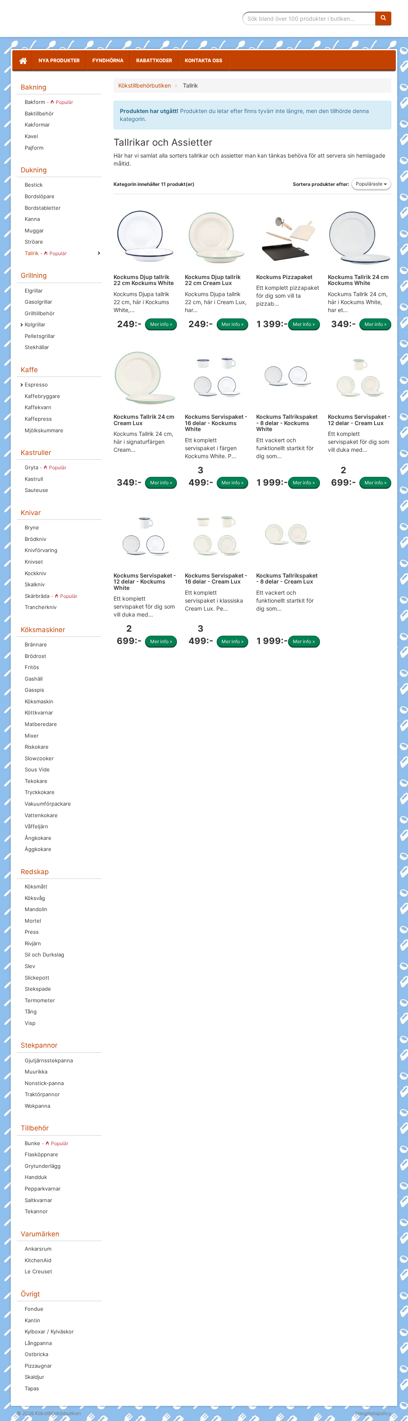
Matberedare (41, 724)
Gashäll (34, 678)
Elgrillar (34, 290)
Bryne (32, 527)
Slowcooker (39, 758)
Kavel (31, 136)
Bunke (46, 1143)
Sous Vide (37, 769)
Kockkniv (35, 573)
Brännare (36, 644)
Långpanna (38, 1343)
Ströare (34, 241)
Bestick (34, 185)
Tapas (32, 1388)
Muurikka (36, 1071)
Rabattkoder (154, 60)
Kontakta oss (203, 60)
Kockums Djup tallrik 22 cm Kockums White (144, 279)
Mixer (32, 735)
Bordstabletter (43, 208)
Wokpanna (37, 1106)
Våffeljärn (36, 826)
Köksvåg (35, 898)
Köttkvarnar (39, 712)
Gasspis (34, 690)
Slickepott (37, 977)
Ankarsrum (38, 1248)
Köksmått (36, 886)
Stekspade (38, 989)
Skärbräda (51, 596)
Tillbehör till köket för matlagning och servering (73, 18)
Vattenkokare (41, 815)
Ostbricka (36, 1354)
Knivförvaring (41, 550)
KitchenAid (38, 1260)
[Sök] (383, 18)
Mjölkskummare (44, 430)
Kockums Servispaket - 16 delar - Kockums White (216, 422)
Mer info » (161, 324)
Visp (30, 1023)
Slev (30, 966)
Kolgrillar (35, 324)
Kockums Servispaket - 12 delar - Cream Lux (359, 419)
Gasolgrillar (38, 302)
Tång (31, 1011)
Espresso (36, 384)
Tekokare (36, 781)
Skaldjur (34, 1377)
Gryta (45, 467)
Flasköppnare (41, 1154)
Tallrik (46, 253)
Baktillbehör (39, 113)
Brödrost (35, 656)
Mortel (33, 920)
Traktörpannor (42, 1094)
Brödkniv (35, 539)
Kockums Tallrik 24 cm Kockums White (358, 279)
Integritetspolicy (373, 1413)
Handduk (36, 1177)
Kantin (32, 1320)
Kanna (32, 219)
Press (32, 932)
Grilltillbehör (40, 313)
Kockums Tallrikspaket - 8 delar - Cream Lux (287, 578)
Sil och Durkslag (44, 954)
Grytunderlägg (43, 1166)
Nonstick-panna (44, 1083)
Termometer (40, 1000)
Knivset (34, 561)
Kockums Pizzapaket (284, 276)
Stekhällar (37, 347)
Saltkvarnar (38, 1200)
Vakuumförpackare (48, 803)
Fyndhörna (108, 60)
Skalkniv (35, 584)
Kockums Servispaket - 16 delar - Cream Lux (216, 578)
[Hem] (22, 60)
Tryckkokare (40, 792)
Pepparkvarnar (43, 1188)
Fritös (32, 667)
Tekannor (36, 1211)
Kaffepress (38, 419)
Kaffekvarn (38, 407)
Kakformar (37, 124)
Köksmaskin (39, 701)
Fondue (34, 1309)
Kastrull (34, 479)
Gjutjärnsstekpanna (49, 1060)
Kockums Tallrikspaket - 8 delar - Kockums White (287, 422)
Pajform (34, 147)
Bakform (49, 102)
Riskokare (37, 747)
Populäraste (370, 184)
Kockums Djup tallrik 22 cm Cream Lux (213, 279)
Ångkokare (38, 838)
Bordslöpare (40, 196)
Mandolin (36, 909)
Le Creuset (38, 1271)
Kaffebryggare (42, 396)
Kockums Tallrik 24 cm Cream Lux (144, 419)
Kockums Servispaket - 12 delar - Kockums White (145, 581)
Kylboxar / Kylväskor (49, 1331)
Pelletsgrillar (40, 336)
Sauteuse (36, 490)
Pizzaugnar (38, 1365)
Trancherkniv (41, 607)
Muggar (34, 230)
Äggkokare (38, 849)
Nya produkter (59, 60)
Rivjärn (33, 943)
